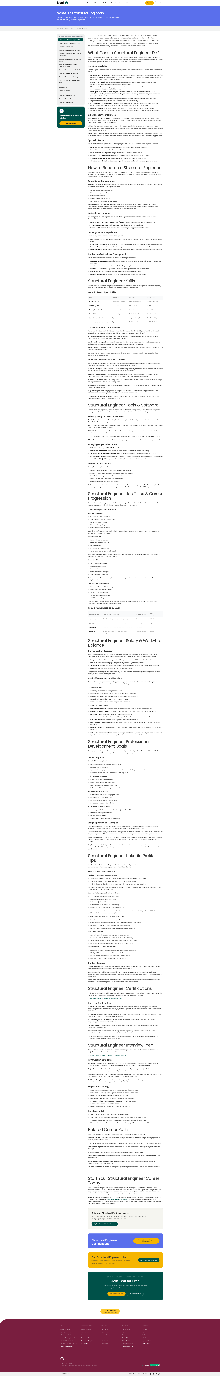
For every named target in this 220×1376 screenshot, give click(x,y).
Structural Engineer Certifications (68, 73)
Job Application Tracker (66, 1332)
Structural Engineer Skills (66, 46)
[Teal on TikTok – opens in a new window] (156, 1374)
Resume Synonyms (106, 1335)
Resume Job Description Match (68, 1340)
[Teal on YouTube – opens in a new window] (150, 1374)
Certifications (63, 87)
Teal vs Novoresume (127, 1335)
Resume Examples (86, 1329)
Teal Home (60, 28)
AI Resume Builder (135, 1294)
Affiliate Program (146, 1343)
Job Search (104, 1338)
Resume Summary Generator (68, 1338)
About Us (145, 1338)
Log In (144, 1332)
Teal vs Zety (125, 1338)
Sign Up (144, 1329)
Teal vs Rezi (125, 1332)
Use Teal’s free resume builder (117, 1199)
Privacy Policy (132, 1373)
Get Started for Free (116, 1294)
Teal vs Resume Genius (128, 1346)
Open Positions (146, 1340)
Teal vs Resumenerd (127, 1343)
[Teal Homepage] (62, 1358)
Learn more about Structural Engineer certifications (105, 999)
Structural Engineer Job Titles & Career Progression (70, 54)
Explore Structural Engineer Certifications (146, 1240)
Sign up (149, 3)
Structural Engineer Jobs (66, 102)
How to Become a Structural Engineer (69, 43)
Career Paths (69, 28)
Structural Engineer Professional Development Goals (68, 65)
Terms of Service (142, 1373)
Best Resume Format (86, 1332)
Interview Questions (64, 90)
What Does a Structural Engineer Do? (69, 39)
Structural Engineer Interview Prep (68, 77)
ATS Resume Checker (66, 1335)
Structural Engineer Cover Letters (68, 99)
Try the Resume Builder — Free (103, 1224)
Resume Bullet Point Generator (68, 1343)
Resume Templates (86, 1335)
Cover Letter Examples (87, 1338)
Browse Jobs (104, 1340)
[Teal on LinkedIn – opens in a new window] (153, 1374)
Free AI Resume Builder (66, 1346)
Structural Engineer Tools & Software (69, 50)
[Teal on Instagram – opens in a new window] (159, 1374)
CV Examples (84, 1343)
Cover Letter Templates (87, 1340)
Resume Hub (104, 1329)
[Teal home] (62, 2)
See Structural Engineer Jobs (148, 1260)
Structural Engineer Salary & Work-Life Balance (70, 60)
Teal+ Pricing (145, 1335)
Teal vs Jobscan (126, 1329)
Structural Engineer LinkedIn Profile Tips (70, 70)
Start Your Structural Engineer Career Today (69, 81)
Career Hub (104, 1332)
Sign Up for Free (71, 123)
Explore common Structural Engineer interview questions (107, 1055)
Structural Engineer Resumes (67, 95)
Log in (159, 3)
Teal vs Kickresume (127, 1340)
